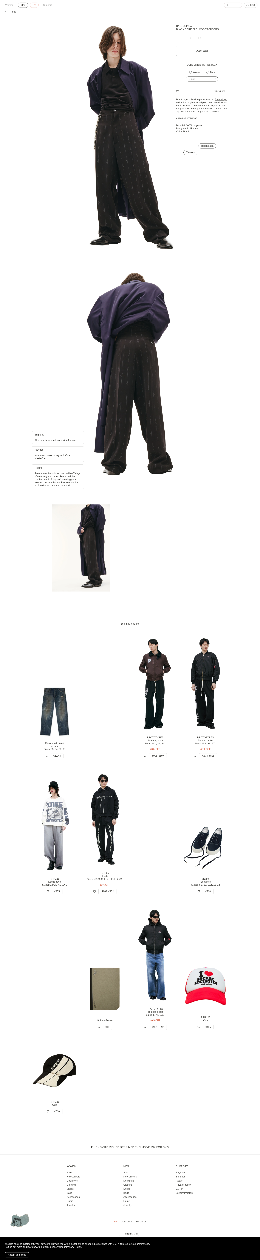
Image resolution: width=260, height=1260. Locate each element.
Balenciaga (184, 26)
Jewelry (71, 1205)
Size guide (219, 91)
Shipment (181, 1176)
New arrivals (73, 1176)
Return (179, 1180)
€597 (158, 755)
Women (9, 5)
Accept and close (17, 1255)
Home (70, 1201)
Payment (180, 1172)
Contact (126, 1221)
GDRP (179, 1189)
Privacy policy (183, 1184)
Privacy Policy (73, 1247)
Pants (13, 11)
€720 (208, 891)
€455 (57, 891)
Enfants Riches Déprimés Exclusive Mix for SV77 (132, 1147)
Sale (69, 1172)
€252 (108, 891)
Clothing (71, 1184)
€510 (57, 1111)
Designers (72, 1180)
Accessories (73, 1197)
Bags (69, 1193)
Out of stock (202, 50)
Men (23, 5)
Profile (141, 1221)
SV (34, 5)
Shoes (70, 1189)
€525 (208, 755)
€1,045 (57, 755)
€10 (107, 1027)
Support (47, 5)
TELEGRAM (131, 1233)
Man (212, 72)
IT (180, 38)
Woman (197, 72)
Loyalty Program (184, 1193)
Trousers (190, 152)
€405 (208, 1027)
